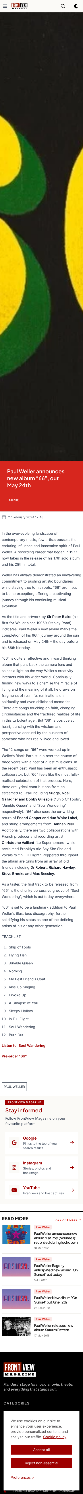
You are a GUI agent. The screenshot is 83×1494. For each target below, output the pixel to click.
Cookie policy (54, 1437)
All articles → (68, 1219)
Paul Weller (43, 1227)
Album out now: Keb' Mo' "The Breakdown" (43, 1491)
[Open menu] (5, 6)
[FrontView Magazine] (20, 1369)
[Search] (63, 6)
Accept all (41, 1449)
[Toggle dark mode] (76, 6)
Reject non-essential (41, 1463)
